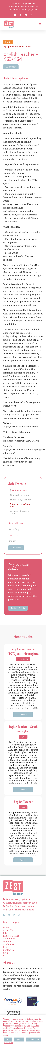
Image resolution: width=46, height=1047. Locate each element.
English (12, 540)
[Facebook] (15, 15)
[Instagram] (31, 15)
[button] (40, 24)
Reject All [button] (18, 1039)
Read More (8, 1042)
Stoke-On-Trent (19, 490)
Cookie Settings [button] (33, 1039)
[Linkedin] (26, 15)
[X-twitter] (20, 15)
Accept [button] (7, 1039)
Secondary (13, 529)
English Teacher (23, 802)
